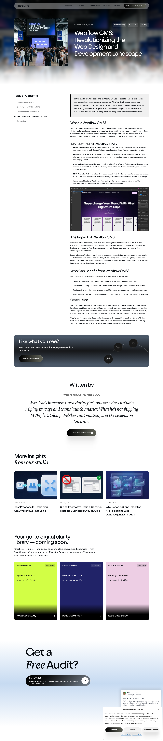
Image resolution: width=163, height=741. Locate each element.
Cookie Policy (126, 735)
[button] (158, 709)
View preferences (151, 730)
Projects (68, 6)
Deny (132, 730)
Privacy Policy (137, 735)
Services (81, 6)
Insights (117, 6)
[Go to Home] (23, 6)
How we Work (95, 6)
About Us (106, 6)
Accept (114, 730)
